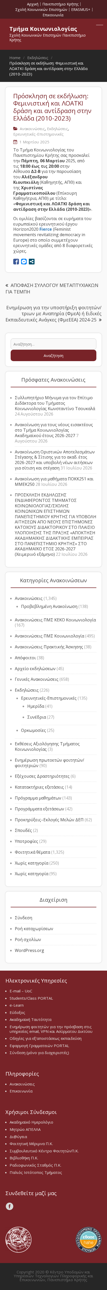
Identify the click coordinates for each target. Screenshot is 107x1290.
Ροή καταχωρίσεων (34, 928)
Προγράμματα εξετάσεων (39, 809)
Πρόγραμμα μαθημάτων (38, 798)
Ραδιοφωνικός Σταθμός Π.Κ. (35, 1165)
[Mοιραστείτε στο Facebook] (16, 261)
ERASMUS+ (80, 9)
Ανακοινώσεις (32, 128)
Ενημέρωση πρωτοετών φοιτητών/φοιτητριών (49, 762)
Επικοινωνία (53, 15)
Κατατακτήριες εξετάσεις (39, 787)
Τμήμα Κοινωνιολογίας (43, 28)
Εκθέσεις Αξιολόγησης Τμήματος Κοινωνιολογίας (47, 746)
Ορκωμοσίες (33, 730)
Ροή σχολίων (28, 939)
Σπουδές (23, 830)
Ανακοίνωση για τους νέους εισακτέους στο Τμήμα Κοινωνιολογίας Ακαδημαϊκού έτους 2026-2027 (54, 430)
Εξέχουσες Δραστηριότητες (42, 776)
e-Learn (17, 1005)
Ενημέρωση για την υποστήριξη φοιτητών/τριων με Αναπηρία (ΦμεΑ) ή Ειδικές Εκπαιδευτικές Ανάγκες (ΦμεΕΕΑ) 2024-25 (53, 313)
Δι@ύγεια (18, 1136)
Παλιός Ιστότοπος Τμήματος (36, 1172)
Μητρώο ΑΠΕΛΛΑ (25, 1129)
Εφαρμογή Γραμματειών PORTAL (39, 1045)
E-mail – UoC (21, 990)
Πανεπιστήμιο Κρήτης (60, 4)
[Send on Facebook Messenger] (24, 261)
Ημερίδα (35, 706)
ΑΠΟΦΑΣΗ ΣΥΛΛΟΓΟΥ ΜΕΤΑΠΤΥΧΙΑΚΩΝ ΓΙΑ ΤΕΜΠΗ (51, 288)
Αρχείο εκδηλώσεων (35, 668)
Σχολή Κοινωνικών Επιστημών (41, 9)
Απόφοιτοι (25, 658)
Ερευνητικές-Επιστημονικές (38, 134)
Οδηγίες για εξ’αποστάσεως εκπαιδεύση (46, 1038)
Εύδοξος (17, 1012)
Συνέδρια (36, 717)
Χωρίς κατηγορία (31, 863)
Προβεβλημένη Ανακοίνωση (49, 606)
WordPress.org (29, 950)
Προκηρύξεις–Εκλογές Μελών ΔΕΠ (49, 820)
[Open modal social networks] (32, 261)
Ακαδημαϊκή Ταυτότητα (30, 1019)
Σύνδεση (23, 918)
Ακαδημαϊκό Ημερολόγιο (31, 1122)
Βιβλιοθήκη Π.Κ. (24, 1157)
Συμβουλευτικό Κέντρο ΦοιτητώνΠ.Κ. (44, 1150)
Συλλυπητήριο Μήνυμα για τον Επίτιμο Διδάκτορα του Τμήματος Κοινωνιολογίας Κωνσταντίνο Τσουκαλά (55, 403)
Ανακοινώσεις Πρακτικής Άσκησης (49, 647)
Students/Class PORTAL (31, 998)
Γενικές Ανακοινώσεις (36, 679)
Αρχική (32, 4)
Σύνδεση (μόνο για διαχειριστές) (39, 1052)
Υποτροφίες (26, 841)
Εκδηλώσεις (57, 128)
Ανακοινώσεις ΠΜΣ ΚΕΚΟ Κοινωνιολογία (55, 620)
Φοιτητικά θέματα (32, 852)
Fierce (45, 229)
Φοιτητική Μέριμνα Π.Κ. (31, 1143)
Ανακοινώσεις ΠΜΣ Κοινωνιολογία (49, 636)
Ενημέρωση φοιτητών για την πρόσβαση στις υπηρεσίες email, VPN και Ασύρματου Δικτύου (51, 1029)
